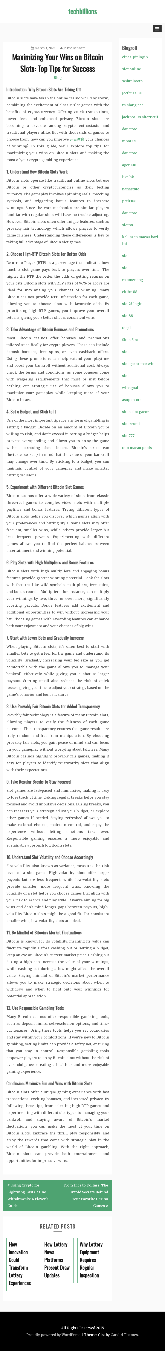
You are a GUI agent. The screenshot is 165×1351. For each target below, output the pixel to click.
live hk (128, 177)
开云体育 (77, 139)
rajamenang (132, 280)
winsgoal (130, 388)
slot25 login (132, 304)
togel (126, 328)
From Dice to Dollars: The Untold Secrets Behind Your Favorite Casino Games (86, 1195)
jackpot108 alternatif (140, 117)
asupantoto (132, 400)
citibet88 (129, 292)
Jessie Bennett (74, 48)
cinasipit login (135, 57)
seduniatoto (132, 81)
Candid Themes (124, 1335)
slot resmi (131, 424)
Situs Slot (130, 340)
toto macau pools (137, 448)
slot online (131, 69)
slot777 (128, 436)
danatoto (129, 129)
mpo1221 (129, 141)
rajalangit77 (132, 105)
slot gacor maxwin (138, 364)
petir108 (129, 201)
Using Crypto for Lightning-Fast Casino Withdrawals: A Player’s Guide (28, 1195)
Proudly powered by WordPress (53, 1335)
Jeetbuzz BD (132, 93)
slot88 (127, 225)
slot (125, 256)
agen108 (129, 165)
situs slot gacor (135, 412)
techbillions (82, 11)
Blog (58, 77)
